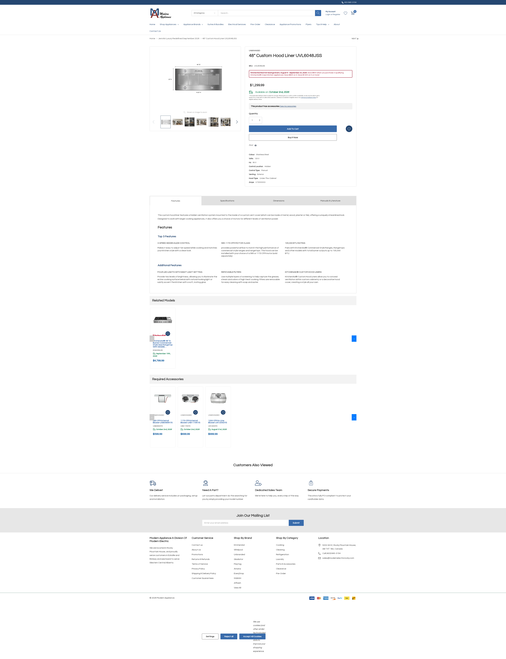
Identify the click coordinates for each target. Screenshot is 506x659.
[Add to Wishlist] (349, 128)
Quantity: (253, 114)
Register (336, 14)
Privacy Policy (198, 569)
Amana (237, 569)
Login (328, 14)
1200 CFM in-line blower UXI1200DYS (217, 422)
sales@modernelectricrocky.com (338, 558)
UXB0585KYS (158, 426)
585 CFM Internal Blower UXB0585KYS (163, 422)
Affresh (237, 583)
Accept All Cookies (252, 636)
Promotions (197, 554)
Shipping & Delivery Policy (308, 97)
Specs (227, 201)
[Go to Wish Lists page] (345, 13)
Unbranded (239, 554)
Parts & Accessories (285, 564)
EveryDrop (239, 573)
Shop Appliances (168, 24)
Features (175, 201)
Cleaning (280, 550)
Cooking (280, 545)
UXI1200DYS (212, 426)
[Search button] (318, 13)
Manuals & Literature (330, 201)
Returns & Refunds (201, 559)
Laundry (280, 559)
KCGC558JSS (158, 350)
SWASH (237, 578)
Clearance (281, 569)
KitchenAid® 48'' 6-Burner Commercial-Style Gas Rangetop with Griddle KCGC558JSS (163, 344)
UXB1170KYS (185, 426)
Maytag (237, 564)
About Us (196, 550)
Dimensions (278, 201)
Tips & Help (321, 24)
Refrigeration (282, 554)
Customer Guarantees (203, 578)
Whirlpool (238, 550)
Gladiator (238, 559)
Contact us (197, 545)
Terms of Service (200, 564)
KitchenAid (239, 545)
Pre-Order (281, 573)
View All (237, 588)
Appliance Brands (192, 24)
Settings (210, 636)
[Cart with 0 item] (352, 13)
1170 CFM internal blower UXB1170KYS (190, 422)
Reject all (228, 636)
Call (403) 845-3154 (331, 553)
